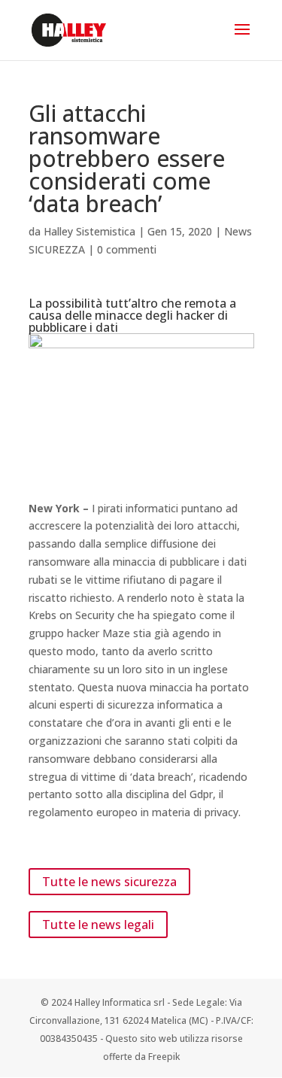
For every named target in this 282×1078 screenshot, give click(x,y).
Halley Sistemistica (89, 231)
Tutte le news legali (98, 924)
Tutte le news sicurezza (109, 881)
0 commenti (126, 249)
